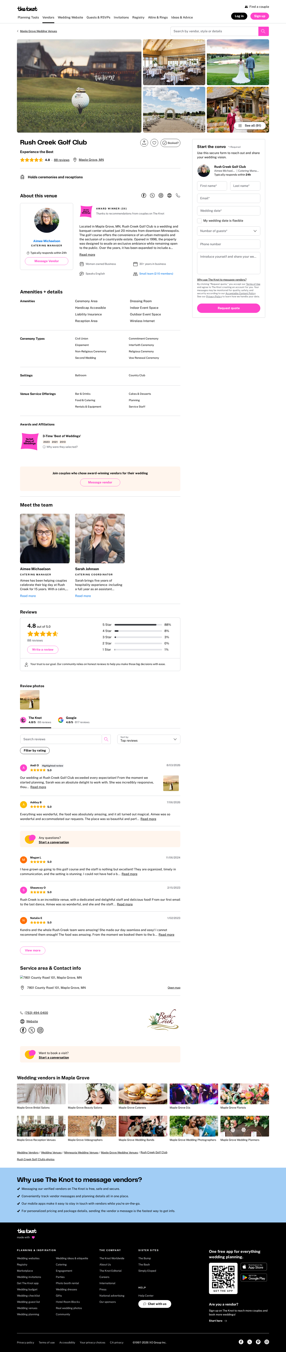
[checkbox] (199, 221)
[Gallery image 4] (238, 62)
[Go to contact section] (178, 197)
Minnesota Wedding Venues (81, 1152)
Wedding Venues (51, 1152)
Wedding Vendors (28, 1152)
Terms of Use (253, 284)
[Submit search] (263, 31)
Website (32, 1021)
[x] (152, 195)
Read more (87, 254)
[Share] (144, 142)
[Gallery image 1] (79, 86)
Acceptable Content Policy (240, 293)
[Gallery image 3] (174, 110)
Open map (174, 987)
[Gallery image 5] (238, 110)
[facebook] (143, 195)
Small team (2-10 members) (156, 273)
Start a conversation (54, 842)
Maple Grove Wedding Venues (38, 31)
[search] (106, 739)
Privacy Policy (214, 296)
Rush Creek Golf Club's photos (35, 1159)
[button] (60, 447)
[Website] (169, 195)
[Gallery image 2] (174, 62)
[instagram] (160, 195)
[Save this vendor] (154, 143)
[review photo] (29, 700)
